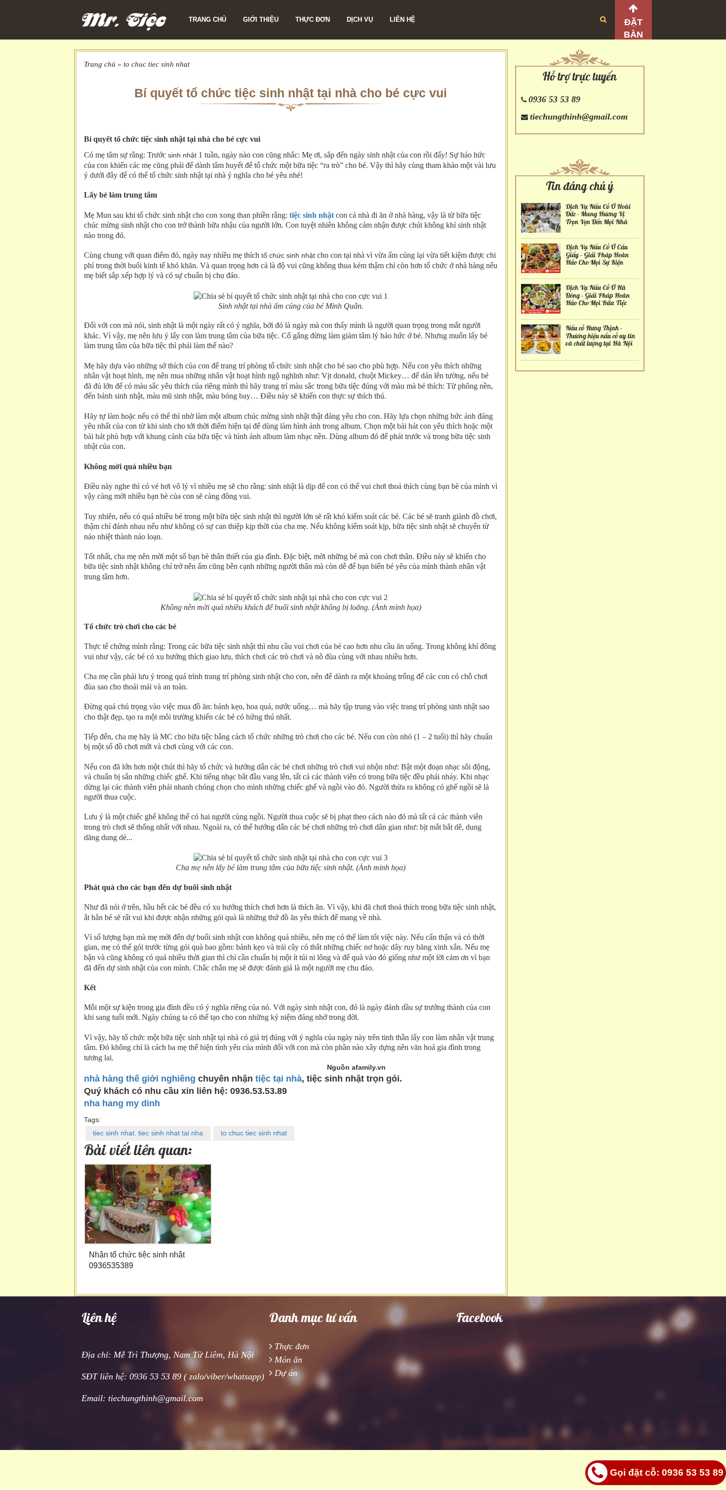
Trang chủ (207, 19)
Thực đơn (312, 19)
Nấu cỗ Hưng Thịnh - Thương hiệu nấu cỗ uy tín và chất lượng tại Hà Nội (600, 335)
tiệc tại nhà (278, 1079)
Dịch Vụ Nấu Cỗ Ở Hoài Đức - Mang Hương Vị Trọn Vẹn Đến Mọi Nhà (598, 214)
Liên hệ (402, 19)
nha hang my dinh (122, 1103)
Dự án (286, 1373)
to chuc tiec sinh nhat (156, 64)
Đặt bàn (633, 28)
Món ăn (288, 1360)
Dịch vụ (360, 19)
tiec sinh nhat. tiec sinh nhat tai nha (148, 1133)
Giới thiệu (261, 19)
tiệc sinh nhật (311, 215)
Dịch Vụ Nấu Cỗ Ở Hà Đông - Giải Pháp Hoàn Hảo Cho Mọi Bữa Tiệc (597, 295)
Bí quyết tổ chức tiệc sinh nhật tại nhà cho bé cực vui (290, 93)
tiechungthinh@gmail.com (579, 116)
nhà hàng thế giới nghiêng (140, 1079)
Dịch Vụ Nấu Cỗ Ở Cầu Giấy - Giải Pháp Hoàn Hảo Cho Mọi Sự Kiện (597, 254)
